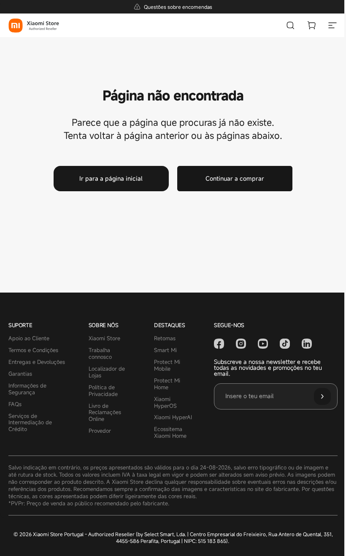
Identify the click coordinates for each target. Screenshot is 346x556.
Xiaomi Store (104, 338)
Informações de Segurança (27, 389)
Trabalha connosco (100, 354)
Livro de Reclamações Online (105, 413)
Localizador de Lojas (107, 372)
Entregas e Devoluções (36, 362)
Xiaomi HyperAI (173, 417)
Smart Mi (165, 350)
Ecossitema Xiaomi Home (170, 432)
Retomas (165, 338)
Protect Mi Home (167, 384)
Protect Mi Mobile (167, 365)
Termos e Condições (33, 350)
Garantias (20, 374)
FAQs (15, 404)
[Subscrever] (322, 396)
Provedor (100, 431)
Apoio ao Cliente (28, 338)
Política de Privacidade (103, 391)
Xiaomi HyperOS (165, 403)
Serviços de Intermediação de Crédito (30, 423)
